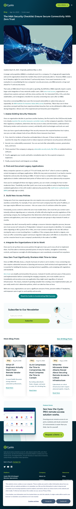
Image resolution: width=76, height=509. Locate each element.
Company (42, 472)
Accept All (48, 501)
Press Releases (67, 480)
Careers (41, 480)
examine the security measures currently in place (28, 121)
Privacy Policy (47, 491)
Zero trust (7, 274)
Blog (64, 476)
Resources (65, 472)
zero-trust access (49, 91)
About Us (42, 476)
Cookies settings (33, 501)
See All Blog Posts (64, 339)
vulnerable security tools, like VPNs (45, 149)
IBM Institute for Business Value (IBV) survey (28, 103)
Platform (6, 472)
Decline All (63, 501)
